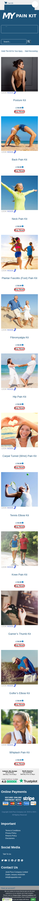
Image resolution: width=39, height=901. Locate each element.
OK (33, 899)
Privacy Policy (10, 833)
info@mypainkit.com (13, 877)
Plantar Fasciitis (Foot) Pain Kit (19, 278)
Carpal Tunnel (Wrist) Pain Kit (19, 455)
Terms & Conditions (12, 830)
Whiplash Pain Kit (19, 752)
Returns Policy (11, 836)
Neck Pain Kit (19, 218)
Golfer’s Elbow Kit (19, 693)
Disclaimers (10, 838)
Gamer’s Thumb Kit (19, 633)
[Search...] (14, 42)
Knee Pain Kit (19, 574)
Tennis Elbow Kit (19, 515)
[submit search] (29, 41)
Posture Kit (19, 100)
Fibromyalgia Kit (19, 337)
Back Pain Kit (19, 159)
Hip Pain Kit (19, 396)
